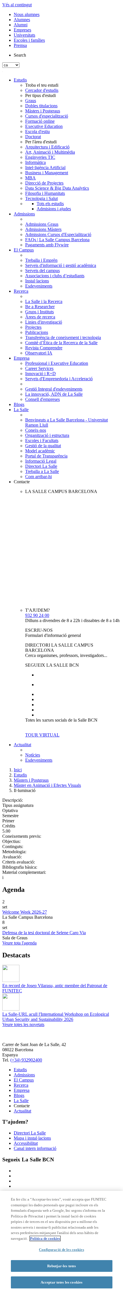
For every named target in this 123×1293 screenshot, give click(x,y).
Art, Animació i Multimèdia (50, 152)
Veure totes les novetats (23, 1024)
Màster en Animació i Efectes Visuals (47, 785)
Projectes (33, 327)
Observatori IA (38, 353)
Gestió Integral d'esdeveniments (53, 389)
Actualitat (22, 744)
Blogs (19, 404)
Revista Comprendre (43, 347)
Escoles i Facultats (41, 440)
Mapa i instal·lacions (32, 1138)
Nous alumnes (26, 14)
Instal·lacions (37, 280)
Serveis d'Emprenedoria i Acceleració (59, 378)
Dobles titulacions (41, 105)
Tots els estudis (50, 203)
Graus (30, 100)
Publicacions (36, 332)
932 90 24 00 (37, 615)
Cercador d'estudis (41, 90)
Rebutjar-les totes (61, 1266)
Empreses (22, 29)
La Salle (21, 409)
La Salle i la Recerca (43, 301)
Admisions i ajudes (54, 208)
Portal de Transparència (46, 456)
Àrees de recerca (40, 316)
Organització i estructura (47, 435)
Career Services (39, 368)
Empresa (21, 358)
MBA (30, 177)
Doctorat (33, 136)
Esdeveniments (38, 286)
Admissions (24, 213)
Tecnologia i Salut (41, 198)
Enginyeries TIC (40, 157)
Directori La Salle (41, 466)
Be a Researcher (40, 306)
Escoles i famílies (29, 40)
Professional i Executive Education (56, 363)
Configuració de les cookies (61, 1250)
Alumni (20, 24)
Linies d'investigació (43, 322)
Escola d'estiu (37, 131)
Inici (18, 769)
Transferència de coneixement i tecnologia (63, 337)
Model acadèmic (40, 450)
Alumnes (22, 19)
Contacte (22, 481)
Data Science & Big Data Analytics (57, 188)
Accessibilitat (26, 1143)
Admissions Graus (41, 224)
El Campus (24, 249)
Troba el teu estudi (41, 85)
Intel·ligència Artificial (45, 167)
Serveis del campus (42, 270)
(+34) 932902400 (26, 1060)
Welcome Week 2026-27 (24, 912)
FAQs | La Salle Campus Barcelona (57, 239)
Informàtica (35, 162)
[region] (61, 1242)
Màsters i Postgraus (42, 110)
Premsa (20, 45)
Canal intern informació (35, 1148)
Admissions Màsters (43, 229)
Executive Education (44, 126)
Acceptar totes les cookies (61, 1282)
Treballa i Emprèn (41, 260)
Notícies (32, 755)
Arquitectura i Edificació (47, 146)
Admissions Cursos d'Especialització (58, 234)
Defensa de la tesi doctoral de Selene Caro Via (44, 932)
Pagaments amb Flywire (47, 244)
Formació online (40, 121)
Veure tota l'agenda (19, 942)
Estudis (20, 80)
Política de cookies (45, 1238)
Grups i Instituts (39, 311)
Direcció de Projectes (44, 183)
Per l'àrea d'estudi (41, 141)
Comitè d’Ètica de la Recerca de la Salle (61, 342)
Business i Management (46, 172)
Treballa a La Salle (42, 471)
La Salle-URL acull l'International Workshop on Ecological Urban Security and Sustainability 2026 (55, 1017)
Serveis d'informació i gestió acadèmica (60, 265)
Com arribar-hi (38, 476)
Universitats (24, 35)
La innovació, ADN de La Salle (54, 394)
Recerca (21, 291)
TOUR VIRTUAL (42, 734)
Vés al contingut (17, 4)
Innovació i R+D (40, 373)
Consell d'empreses (42, 399)
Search (20, 55)
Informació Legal (40, 461)
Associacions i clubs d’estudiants (54, 275)
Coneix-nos (35, 430)
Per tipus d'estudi (40, 95)
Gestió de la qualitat (43, 445)
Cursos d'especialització (46, 116)
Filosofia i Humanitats (45, 193)
